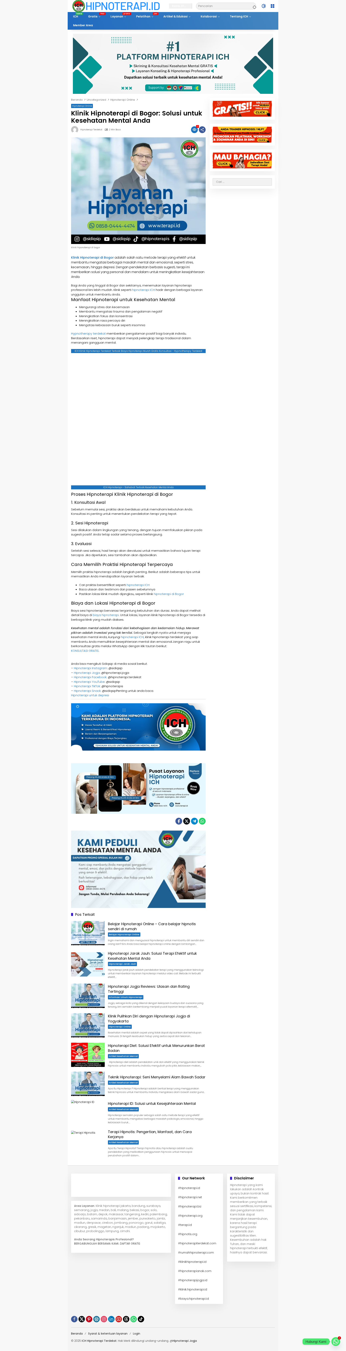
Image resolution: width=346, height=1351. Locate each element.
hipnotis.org (188, 1234)
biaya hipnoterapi (106, 615)
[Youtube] (119, 1319)
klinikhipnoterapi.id (193, 1262)
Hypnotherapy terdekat (88, 333)
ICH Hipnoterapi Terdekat (99, 1341)
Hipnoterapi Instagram (90, 668)
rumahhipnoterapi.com (197, 1253)
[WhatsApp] (202, 821)
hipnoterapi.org (191, 1216)
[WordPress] (96, 1319)
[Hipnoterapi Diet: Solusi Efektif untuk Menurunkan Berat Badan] (88, 1055)
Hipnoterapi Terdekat (91, 130)
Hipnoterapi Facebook (90, 677)
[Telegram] (194, 821)
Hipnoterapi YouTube (89, 682)
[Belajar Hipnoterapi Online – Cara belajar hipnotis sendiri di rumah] (88, 933)
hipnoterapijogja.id (193, 1280)
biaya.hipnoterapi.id (194, 1299)
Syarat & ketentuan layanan (108, 1334)
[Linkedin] (111, 1319)
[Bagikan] (202, 129)
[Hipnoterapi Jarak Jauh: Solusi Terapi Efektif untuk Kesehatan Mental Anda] (88, 964)
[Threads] (126, 1319)
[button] (253, 6)
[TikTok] (141, 1319)
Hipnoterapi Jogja (87, 673)
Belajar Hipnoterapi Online (124, 934)
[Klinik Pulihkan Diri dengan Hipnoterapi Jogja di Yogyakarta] (88, 1025)
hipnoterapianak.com (195, 1271)
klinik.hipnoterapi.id (193, 1289)
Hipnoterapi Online (82, 105)
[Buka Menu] (272, 6)
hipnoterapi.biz (190, 1206)
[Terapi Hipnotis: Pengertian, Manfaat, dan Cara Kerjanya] (88, 1143)
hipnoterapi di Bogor (169, 594)
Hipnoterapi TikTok (87, 686)
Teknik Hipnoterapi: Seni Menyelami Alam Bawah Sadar (156, 1077)
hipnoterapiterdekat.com (198, 1243)
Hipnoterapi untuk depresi (90, 695)
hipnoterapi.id (190, 1188)
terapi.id (186, 1225)
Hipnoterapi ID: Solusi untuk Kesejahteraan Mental (152, 1103)
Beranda (77, 1334)
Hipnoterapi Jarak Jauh (122, 963)
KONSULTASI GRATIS (85, 651)
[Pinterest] (89, 1319)
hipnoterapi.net (191, 1197)
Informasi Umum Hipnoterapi (125, 997)
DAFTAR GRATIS (130, 1244)
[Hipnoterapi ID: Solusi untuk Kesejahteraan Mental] (88, 1112)
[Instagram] (104, 1319)
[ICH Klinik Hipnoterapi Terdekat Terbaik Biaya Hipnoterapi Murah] (116, 6)
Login (136, 1334)
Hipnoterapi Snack (87, 691)
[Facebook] (178, 821)
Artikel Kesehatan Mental (123, 1056)
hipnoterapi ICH (143, 290)
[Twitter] (186, 821)
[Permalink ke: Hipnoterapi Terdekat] (75, 129)
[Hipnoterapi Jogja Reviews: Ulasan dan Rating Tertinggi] (88, 996)
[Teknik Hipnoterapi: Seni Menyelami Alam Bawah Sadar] (88, 1084)
